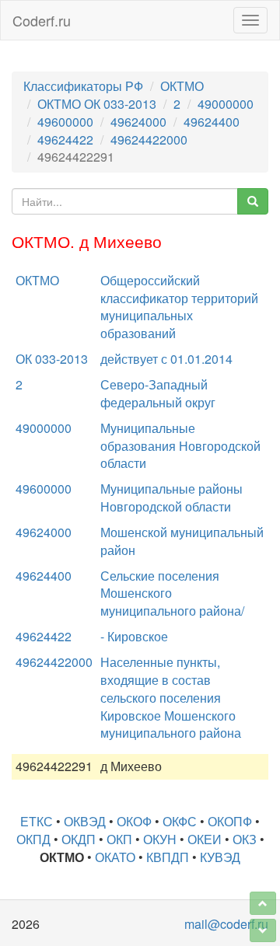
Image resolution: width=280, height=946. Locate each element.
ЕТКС (36, 821)
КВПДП (167, 857)
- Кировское (134, 636)
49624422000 (148, 139)
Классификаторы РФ (83, 86)
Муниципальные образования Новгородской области (180, 446)
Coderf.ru (41, 20)
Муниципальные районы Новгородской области (171, 497)
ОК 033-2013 (52, 359)
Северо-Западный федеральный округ (157, 393)
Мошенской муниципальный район (182, 541)
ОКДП (78, 839)
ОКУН (160, 839)
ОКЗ (245, 839)
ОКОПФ (230, 821)
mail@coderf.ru (226, 924)
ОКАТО (115, 857)
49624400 (212, 122)
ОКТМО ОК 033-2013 (96, 104)
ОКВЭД (85, 821)
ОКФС (180, 821)
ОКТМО (182, 86)
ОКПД (33, 839)
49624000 (138, 122)
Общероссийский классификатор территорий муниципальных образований (179, 307)
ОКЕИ (204, 839)
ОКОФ (134, 821)
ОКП (119, 839)
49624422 (65, 139)
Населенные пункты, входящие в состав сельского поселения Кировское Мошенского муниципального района (170, 697)
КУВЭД (220, 857)
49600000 (65, 122)
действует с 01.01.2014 (166, 359)
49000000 (226, 104)
